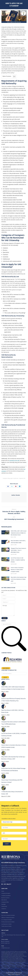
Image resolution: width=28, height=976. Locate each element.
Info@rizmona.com (5, 948)
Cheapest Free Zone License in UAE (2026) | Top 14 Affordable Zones (18, 550)
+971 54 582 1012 (6, 943)
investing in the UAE (14, 460)
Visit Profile (6, 668)
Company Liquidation (6, 895)
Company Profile (5, 902)
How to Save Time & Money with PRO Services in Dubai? (11, 781)
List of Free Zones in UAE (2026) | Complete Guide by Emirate (18, 560)
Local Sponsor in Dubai (6, 924)
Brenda (15, 495)
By (16, 478)
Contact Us (3, 908)
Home (2, 891)
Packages (3, 904)
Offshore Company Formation (7, 917)
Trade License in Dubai (6, 926)
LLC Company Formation (6, 919)
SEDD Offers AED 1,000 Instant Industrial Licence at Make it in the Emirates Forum (18, 533)
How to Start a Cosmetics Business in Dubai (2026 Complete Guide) (17, 569)
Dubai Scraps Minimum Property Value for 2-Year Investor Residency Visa (13, 700)
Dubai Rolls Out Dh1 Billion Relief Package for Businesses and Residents (13, 769)
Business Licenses (5, 897)
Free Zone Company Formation (8, 915)
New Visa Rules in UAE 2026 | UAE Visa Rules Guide (18, 541)
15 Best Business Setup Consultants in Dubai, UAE (12, 793)
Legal (4, 13)
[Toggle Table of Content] (13, 76)
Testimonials (4, 906)
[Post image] (5, 532)
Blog (4, 11)
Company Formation (5, 893)
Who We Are (4, 900)
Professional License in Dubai (7, 921)
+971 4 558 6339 (5, 941)
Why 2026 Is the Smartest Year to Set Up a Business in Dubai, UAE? (18, 579)
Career (13, 974)
